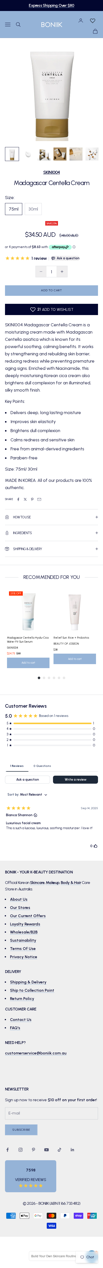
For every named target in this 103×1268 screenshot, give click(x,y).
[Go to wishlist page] (92, 20)
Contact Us (21, 1019)
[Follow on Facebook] (7, 1149)
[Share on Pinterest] (32, 499)
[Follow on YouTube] (46, 1149)
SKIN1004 (51, 172)
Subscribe (21, 1129)
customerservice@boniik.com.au (35, 1053)
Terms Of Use (23, 948)
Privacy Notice (23, 956)
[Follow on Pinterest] (33, 1149)
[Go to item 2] (28, 154)
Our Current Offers (28, 915)
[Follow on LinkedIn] (72, 1149)
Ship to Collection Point (32, 990)
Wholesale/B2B (24, 932)
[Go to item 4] (60, 154)
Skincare (37, 882)
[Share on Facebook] (18, 499)
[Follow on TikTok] (59, 1149)
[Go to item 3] (44, 154)
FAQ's (15, 1027)
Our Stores (20, 907)
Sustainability (23, 940)
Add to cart (51, 290)
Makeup (52, 882)
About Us (19, 899)
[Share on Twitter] (25, 499)
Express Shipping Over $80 (51, 5)
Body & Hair (71, 882)
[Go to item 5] (76, 154)
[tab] (17, 765)
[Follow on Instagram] (20, 1149)
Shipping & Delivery (28, 982)
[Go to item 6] (92, 154)
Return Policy (22, 998)
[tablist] (51, 765)
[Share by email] (39, 499)
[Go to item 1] (12, 154)
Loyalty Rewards (25, 924)
